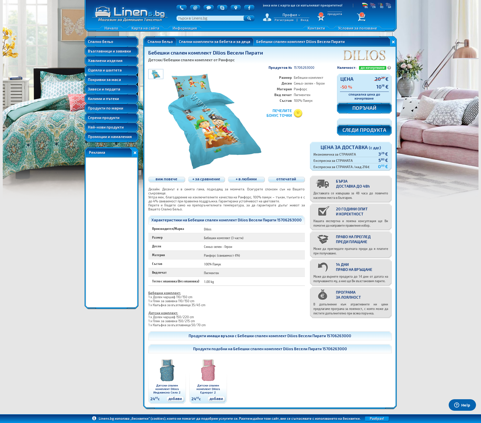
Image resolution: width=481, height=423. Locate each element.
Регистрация (284, 20)
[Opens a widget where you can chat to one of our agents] (462, 405)
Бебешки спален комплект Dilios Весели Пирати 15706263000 (294, 335)
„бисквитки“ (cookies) (147, 418)
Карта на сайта (145, 28)
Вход (305, 20)
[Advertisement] (111, 232)
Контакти (316, 28)
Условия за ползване (357, 28)
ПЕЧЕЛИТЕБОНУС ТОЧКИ (279, 113)
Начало (111, 28)
